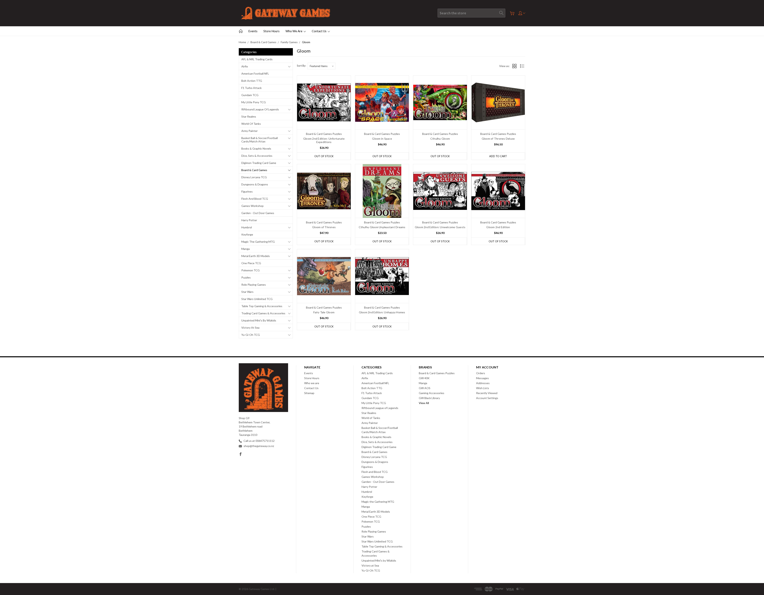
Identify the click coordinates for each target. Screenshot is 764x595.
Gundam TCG (249, 95)
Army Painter (249, 130)
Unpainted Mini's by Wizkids (258, 320)
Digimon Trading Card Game (258, 163)
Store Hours (271, 31)
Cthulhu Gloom (440, 138)
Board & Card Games (254, 170)
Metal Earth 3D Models (255, 256)
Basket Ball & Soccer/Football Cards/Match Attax (259, 139)
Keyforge (247, 234)
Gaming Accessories (431, 393)
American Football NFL (255, 73)
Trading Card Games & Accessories (263, 313)
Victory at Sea (250, 327)
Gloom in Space (382, 138)
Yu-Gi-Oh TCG (250, 334)
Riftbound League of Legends (260, 109)
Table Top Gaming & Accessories (261, 306)
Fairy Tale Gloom (323, 312)
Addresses (483, 383)
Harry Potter (249, 220)
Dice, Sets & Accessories (256, 155)
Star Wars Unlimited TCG (257, 299)
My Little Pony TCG (253, 102)
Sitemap (309, 393)
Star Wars (247, 291)
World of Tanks (251, 123)
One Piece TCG (251, 263)
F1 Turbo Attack (251, 88)
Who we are (294, 31)
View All (424, 403)
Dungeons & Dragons (254, 184)
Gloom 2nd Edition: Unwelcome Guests (440, 227)
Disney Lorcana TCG (254, 177)
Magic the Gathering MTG (258, 241)
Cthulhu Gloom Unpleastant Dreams (382, 227)
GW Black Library (429, 398)
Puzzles (246, 277)
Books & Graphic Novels (256, 148)
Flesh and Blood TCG (254, 198)
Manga (245, 248)
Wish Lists (482, 388)
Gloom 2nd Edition (498, 227)
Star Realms (248, 116)
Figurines (247, 191)
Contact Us (319, 31)
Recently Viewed (486, 393)
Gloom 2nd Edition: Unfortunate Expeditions (324, 140)
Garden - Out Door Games (257, 213)
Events (252, 31)
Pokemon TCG (250, 270)
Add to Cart (498, 156)
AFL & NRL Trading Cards (257, 59)
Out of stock (323, 156)
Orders (480, 373)
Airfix (244, 66)
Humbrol (246, 227)
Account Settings (487, 398)
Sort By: (301, 65)
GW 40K (424, 378)
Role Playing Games (253, 284)
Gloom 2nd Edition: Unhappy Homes (382, 312)
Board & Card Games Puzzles (437, 373)
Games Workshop (252, 205)
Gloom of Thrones (324, 227)
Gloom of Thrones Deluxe (498, 138)
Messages (482, 378)
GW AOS (424, 388)
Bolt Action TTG (251, 80)
